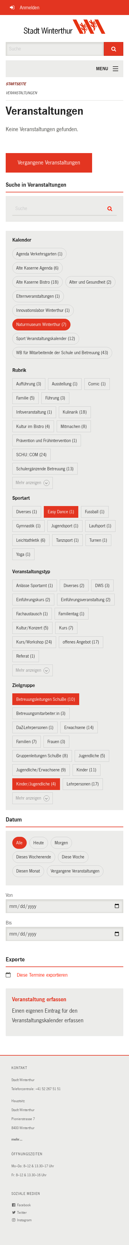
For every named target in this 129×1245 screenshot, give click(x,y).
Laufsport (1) (100, 525)
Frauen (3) (56, 741)
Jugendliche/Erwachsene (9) (41, 769)
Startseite (16, 84)
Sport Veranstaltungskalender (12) (45, 338)
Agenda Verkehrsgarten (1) (39, 254)
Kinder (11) (86, 769)
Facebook (24, 1205)
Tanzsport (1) (67, 540)
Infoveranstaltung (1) (34, 412)
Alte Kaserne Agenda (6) (37, 268)
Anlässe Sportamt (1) (34, 585)
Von (9, 895)
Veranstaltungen (21, 93)
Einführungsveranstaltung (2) (85, 599)
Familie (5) (25, 398)
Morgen (61, 842)
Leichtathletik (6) (30, 540)
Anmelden (29, 7)
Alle (19, 842)
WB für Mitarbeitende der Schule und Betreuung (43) (62, 352)
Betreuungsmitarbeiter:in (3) (40, 713)
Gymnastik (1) (28, 525)
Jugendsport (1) (64, 525)
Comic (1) (97, 383)
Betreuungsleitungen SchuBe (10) (45, 699)
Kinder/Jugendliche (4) (36, 784)
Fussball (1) (94, 511)
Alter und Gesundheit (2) (90, 282)
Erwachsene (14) (79, 727)
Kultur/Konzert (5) (32, 628)
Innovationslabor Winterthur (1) (43, 310)
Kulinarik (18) (75, 412)
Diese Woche (73, 857)
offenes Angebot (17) (81, 642)
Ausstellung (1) (64, 383)
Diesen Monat (28, 871)
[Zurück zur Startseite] (65, 29)
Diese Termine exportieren (42, 975)
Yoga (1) (23, 554)
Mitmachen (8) (74, 426)
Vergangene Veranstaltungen (49, 163)
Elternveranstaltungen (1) (38, 296)
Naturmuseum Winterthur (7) (41, 324)
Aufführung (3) (28, 383)
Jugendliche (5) (92, 755)
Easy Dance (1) (61, 511)
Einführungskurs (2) (33, 599)
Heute (38, 842)
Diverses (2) (74, 585)
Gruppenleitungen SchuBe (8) (42, 755)
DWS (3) (102, 585)
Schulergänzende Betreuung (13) (45, 468)
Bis (9, 922)
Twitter (22, 1213)
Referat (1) (25, 656)
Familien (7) (26, 741)
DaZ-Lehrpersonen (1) (34, 727)
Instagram (24, 1220)
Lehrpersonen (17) (83, 784)
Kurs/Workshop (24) (34, 642)
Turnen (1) (98, 540)
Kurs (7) (66, 628)
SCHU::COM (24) (31, 454)
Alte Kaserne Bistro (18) (37, 282)
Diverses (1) (26, 511)
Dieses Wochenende (33, 857)
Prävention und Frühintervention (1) (46, 440)
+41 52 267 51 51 (48, 1089)
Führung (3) (55, 398)
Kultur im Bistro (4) (33, 426)
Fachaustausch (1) (32, 613)
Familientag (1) (71, 613)
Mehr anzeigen (29, 482)
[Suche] (113, 49)
